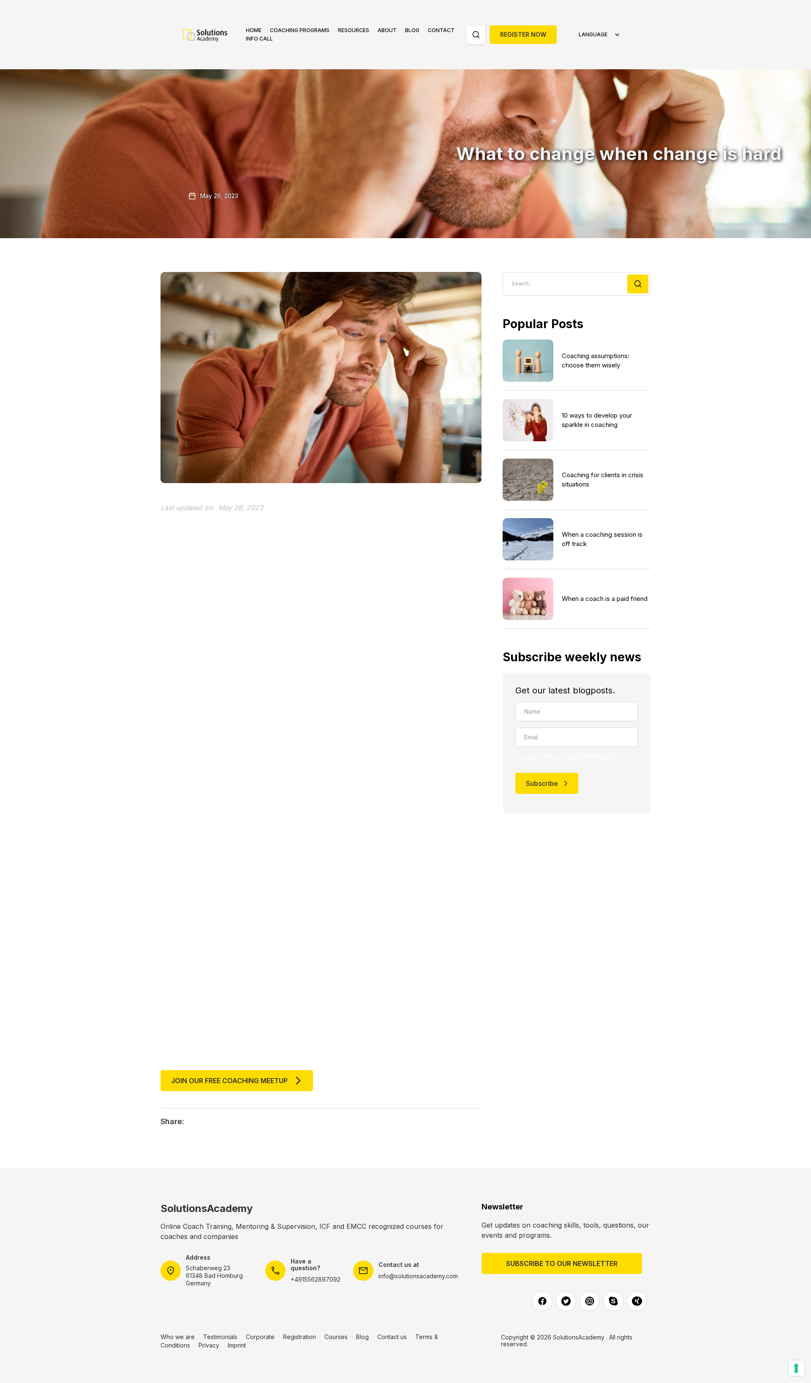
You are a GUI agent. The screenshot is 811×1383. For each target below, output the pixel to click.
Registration (299, 1336)
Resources (353, 30)
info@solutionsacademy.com (418, 1276)
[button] (300, 30)
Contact (441, 30)
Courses (336, 1336)
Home (253, 30)
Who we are (178, 1336)
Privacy (209, 1345)
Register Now (523, 34)
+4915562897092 (315, 1279)
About (387, 30)
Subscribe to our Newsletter (562, 1263)
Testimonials (220, 1336)
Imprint (237, 1345)
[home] (209, 34)
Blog (412, 30)
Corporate (260, 1336)
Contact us (392, 1336)
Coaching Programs (299, 30)
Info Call (259, 38)
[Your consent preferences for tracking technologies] (796, 1368)
